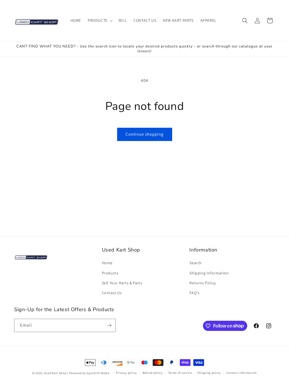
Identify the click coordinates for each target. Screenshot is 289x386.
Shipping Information (209, 273)
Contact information (241, 373)
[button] (99, 20)
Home (107, 262)
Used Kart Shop (55, 373)
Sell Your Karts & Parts (122, 282)
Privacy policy (126, 373)
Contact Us (112, 292)
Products (110, 273)
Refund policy (153, 373)
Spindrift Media (98, 373)
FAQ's (194, 292)
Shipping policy (209, 373)
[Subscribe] (109, 325)
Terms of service (180, 373)
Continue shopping (145, 134)
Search (195, 262)
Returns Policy (202, 282)
